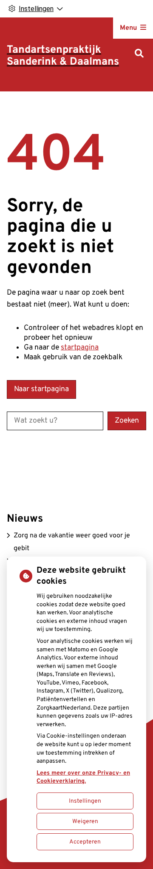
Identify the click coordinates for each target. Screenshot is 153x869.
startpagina (80, 347)
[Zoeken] (139, 54)
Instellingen (85, 801)
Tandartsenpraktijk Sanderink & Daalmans (63, 56)
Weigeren (85, 821)
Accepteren (85, 842)
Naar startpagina (41, 389)
